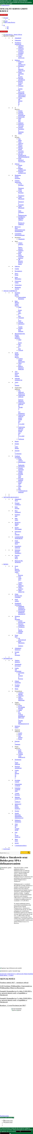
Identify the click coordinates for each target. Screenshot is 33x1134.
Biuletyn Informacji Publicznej (21, 368)
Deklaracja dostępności (18, 820)
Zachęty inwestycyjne (21, 621)
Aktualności (18, 38)
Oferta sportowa (20, 588)
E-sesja (19, 315)
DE (8, 28)
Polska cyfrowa (20, 459)
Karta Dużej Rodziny (20, 751)
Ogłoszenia (18, 40)
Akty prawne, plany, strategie (17, 374)
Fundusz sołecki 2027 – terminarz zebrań (11, 0)
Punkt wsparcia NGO (17, 542)
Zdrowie (17, 164)
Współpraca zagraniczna (18, 43)
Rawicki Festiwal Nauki (20, 83)
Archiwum (21, 439)
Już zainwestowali (22, 639)
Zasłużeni (20, 123)
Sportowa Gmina (20, 251)
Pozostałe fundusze (20, 479)
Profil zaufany (17, 600)
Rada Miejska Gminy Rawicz (17, 303)
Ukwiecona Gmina (18, 281)
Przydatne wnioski (17, 781)
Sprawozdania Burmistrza (22, 298)
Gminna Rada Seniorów (20, 330)
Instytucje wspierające (21, 624)
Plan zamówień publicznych (21, 392)
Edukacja (17, 60)
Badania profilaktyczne (22, 169)
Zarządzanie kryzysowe (18, 665)
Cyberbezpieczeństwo (21, 845)
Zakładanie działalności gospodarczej (21, 608)
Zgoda (18, 1131)
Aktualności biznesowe (18, 648)
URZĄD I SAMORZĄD (10, 291)
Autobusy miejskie (20, 693)
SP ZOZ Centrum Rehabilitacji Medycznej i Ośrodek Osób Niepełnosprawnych (23, 717)
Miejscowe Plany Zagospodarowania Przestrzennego (20, 229)
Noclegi (17, 811)
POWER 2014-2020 (20, 475)
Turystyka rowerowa (21, 151)
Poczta (20, 739)
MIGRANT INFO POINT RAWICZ (18, 806)
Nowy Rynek (16, 274)
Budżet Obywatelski (18, 528)
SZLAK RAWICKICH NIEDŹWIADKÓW (23, 155)
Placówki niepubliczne (21, 79)
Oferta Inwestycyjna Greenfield (18, 595)
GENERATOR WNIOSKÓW (19, 537)
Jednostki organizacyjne (18, 379)
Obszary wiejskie (20, 471)
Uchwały (20, 322)
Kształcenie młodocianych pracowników (22, 95)
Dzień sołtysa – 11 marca (6, 975)
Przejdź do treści (4, 1116)
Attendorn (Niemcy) (21, 46)
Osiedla (17, 268)
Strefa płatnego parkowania (21, 698)
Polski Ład (19, 487)
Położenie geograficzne (21, 114)
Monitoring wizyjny (18, 288)
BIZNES (5, 564)
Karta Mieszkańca (18, 278)
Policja (20, 734)
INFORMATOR (7, 658)
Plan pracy (19, 312)
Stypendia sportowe (21, 257)
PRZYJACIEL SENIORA (19, 561)
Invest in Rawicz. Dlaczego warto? (17, 569)
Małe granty (16, 519)
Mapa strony (16, 840)
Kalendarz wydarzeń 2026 (17, 789)
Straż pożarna (20, 736)
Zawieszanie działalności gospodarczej (21, 612)
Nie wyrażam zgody (26, 1131)
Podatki (20, 633)
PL (4, 25)
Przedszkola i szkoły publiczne (18, 762)
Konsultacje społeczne (18, 546)
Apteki (20, 710)
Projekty (20, 54)
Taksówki (20, 695)
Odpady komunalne (18, 681)
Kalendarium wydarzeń (18, 784)
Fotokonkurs (18, 285)
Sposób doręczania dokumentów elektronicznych (19, 816)
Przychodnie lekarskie (21, 707)
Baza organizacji (18, 511)
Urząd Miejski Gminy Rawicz (17, 355)
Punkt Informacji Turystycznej (21, 160)
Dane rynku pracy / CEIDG (20, 579)
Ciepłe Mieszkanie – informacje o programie (21, 201)
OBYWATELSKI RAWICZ (11, 497)
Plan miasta (20, 139)
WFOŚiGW (21, 466)
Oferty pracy (20, 364)
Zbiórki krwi (20, 166)
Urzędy (20, 733)
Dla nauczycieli (21, 91)
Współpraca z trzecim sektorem (21, 629)
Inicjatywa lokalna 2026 (17, 524)
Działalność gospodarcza (18, 604)
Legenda (20, 112)
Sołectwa (17, 266)
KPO (19, 489)
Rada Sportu (20, 254)
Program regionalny (21, 468)
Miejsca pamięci (20, 145)
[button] (7, 1117)
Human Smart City (20, 483)
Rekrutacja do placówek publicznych (21, 68)
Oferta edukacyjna (21, 591)
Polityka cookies (5, 1133)
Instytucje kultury (17, 726)
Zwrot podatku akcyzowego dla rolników (21, 2)
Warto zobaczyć (20, 142)
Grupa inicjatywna (21, 57)
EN (8, 27)
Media (16, 689)
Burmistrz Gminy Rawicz (17, 294)
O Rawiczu (17, 108)
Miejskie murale (20, 148)
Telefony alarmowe (17, 661)
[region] (16, 1064)
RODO (17, 843)
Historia (20, 111)
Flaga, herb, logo (19, 120)
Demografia (21, 117)
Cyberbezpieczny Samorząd (23, 491)
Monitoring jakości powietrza (18, 177)
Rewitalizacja (18, 271)
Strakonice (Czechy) (21, 49)
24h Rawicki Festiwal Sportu (20, 262)
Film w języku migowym (17, 835)
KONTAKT (6, 849)
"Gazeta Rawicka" (17, 794)
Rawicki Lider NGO (17, 557)
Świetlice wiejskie (17, 685)
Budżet (17, 441)
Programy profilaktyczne (22, 172)
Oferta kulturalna (21, 585)
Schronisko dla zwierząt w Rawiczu (21, 675)
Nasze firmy (16, 636)
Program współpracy (18, 503)
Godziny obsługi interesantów (21, 360)
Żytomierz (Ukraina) (21, 52)
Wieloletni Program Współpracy (18, 551)
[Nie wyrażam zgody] (10, 1133)
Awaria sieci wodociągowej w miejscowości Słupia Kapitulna (16, 973)
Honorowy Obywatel (21, 125)
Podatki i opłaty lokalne (17, 446)
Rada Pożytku (17, 507)
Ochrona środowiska (18, 181)
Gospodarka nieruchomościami (20, 234)
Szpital (20, 705)
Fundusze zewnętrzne (18, 456)
